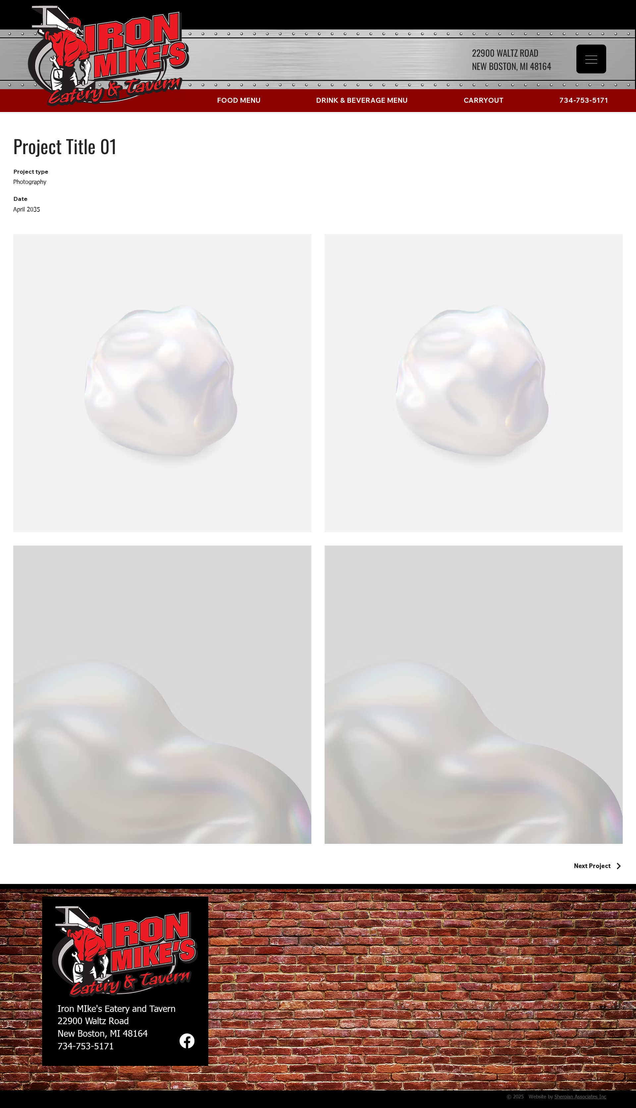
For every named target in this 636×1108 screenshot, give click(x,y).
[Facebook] (187, 1040)
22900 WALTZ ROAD (505, 52)
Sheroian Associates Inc (580, 1096)
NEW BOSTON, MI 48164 (511, 66)
